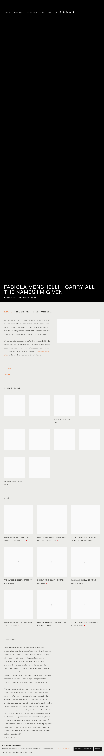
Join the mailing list (70, 12)
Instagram (60, 12)
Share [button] (8, 374)
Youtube (67, 12)
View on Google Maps (73, 12)
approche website (12, 368)
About (49, 12)
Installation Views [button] (22, 312)
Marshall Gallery (17, 6)
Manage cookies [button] (65, 749)
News (42, 12)
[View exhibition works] (78, 322)
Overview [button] (8, 312)
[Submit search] (56, 12)
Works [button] (36, 312)
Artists (7, 12)
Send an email (63, 12)
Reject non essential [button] (83, 749)
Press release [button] (47, 312)
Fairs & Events (31, 12)
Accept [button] (97, 749)
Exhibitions (18, 12)
